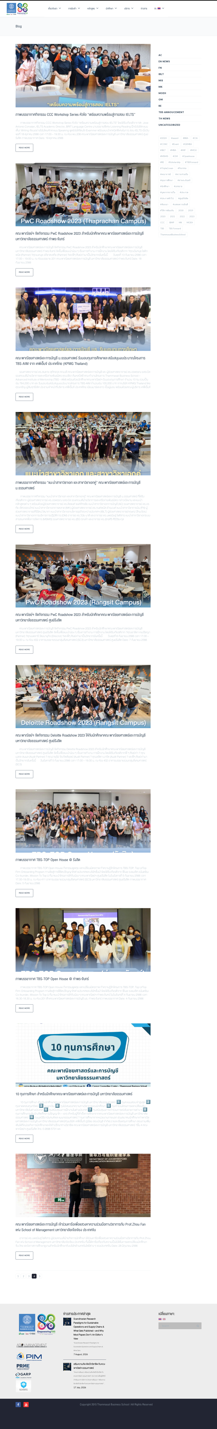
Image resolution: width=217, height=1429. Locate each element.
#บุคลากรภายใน (167, 192)
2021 (172, 216)
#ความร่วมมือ (181, 174)
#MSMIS (164, 156)
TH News (164, 118)
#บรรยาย (178, 186)
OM (161, 99)
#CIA (195, 138)
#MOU (193, 150)
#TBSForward (191, 162)
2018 (180, 210)
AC (160, 55)
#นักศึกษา (164, 186)
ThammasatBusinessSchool (173, 234)
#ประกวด (184, 192)
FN (160, 67)
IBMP (171, 222)
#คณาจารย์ (165, 174)
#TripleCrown (166, 168)
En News (164, 61)
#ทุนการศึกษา (166, 180)
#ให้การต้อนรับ (167, 210)
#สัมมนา (164, 204)
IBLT (161, 74)
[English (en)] (164, 1319)
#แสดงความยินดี (180, 204)
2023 (191, 216)
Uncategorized (169, 125)
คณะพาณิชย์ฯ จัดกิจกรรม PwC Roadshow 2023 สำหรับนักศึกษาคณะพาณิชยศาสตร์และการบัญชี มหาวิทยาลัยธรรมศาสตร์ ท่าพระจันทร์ (80, 236)
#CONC (164, 144)
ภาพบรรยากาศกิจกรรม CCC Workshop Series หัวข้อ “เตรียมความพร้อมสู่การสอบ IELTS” (75, 114)
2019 (190, 210)
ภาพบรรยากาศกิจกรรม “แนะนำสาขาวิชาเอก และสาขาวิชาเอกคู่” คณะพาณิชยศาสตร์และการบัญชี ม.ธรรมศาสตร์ (78, 485)
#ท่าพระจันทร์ (184, 180)
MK (161, 86)
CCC (162, 222)
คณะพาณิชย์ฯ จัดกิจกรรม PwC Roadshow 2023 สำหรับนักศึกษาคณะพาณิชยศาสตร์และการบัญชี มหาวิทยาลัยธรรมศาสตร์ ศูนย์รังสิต (80, 617)
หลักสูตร (91, 9)
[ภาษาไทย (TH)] (160, 1319)
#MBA (173, 150)
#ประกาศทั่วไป (167, 198)
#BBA (185, 138)
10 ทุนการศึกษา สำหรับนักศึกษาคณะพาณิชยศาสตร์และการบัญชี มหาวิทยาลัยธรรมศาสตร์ (74, 1094)
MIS (161, 80)
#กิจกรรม (182, 168)
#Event (175, 144)
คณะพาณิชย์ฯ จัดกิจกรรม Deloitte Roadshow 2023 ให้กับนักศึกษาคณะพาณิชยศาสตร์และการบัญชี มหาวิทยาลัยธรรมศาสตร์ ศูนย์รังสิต (81, 738)
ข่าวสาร (144, 9)
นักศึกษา (109, 9)
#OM (175, 156)
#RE (162, 162)
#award (174, 138)
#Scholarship (174, 162)
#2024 (163, 138)
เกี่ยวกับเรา (52, 9)
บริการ (127, 9)
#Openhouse (188, 156)
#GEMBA (187, 144)
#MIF (183, 150)
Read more (24, 147)
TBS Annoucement (171, 112)
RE (160, 105)
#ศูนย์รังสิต (183, 198)
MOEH (162, 93)
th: (156, 9)
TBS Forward (175, 228)
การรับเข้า (72, 9)
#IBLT (163, 150)
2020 (162, 216)
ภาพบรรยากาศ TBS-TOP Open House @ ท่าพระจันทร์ (52, 979)
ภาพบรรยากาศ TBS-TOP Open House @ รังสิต (48, 860)
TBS (162, 228)
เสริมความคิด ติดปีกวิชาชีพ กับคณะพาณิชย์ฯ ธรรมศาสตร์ (89, 1366)
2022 (182, 216)
